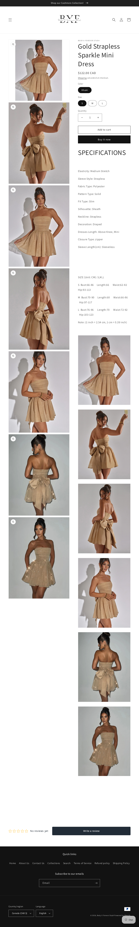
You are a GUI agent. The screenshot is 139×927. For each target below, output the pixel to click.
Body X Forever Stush (105, 915)
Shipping (82, 78)
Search (67, 863)
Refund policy (102, 863)
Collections (53, 863)
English (42, 913)
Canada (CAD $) (19, 913)
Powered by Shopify (122, 915)
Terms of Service (83, 863)
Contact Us (38, 863)
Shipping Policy (121, 863)
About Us (24, 863)
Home (12, 863)
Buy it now (104, 139)
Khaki (85, 90)
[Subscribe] (96, 883)
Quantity (82, 110)
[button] (10, 20)
